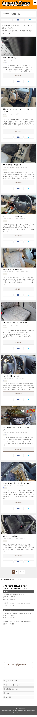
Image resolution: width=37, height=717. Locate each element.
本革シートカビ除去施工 (10, 536)
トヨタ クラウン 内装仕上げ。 (13, 269)
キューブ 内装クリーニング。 (12, 376)
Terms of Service (17, 712)
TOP (8, 579)
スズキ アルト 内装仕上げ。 (12, 165)
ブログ (4, 62)
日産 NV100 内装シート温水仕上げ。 (15, 322)
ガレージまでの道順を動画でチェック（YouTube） (18, 665)
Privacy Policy (30, 710)
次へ (21, 572)
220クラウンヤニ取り (9, 58)
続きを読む (18, 75)
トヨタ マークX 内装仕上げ (12, 216)
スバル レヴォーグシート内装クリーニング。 (17, 483)
